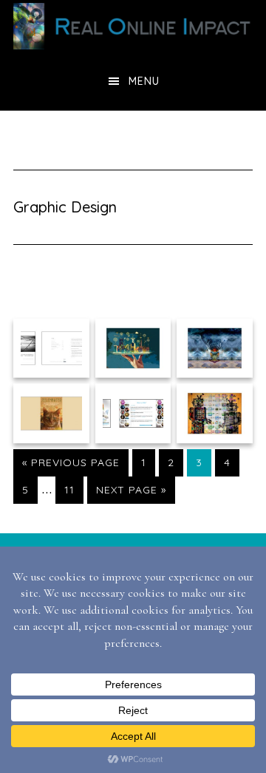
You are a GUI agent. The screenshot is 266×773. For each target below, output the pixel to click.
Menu (144, 81)
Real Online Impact (133, 26)
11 (73, 489)
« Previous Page (71, 465)
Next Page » (130, 493)
